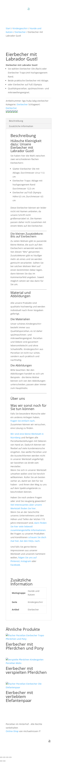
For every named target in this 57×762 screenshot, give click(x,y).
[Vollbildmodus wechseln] (4, 757)
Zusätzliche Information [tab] (21, 126)
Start (8, 28)
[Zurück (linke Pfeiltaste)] (1, 760)
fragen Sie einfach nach (22, 420)
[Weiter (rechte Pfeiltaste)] (4, 760)
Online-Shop (12, 731)
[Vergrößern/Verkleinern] (1, 757)
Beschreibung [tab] (16, 120)
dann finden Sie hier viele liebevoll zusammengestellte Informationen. (28, 526)
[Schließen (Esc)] (10, 757)
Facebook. (15, 564)
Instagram (26, 561)
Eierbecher (20, 32)
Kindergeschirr (20, 28)
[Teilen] (7, 757)
